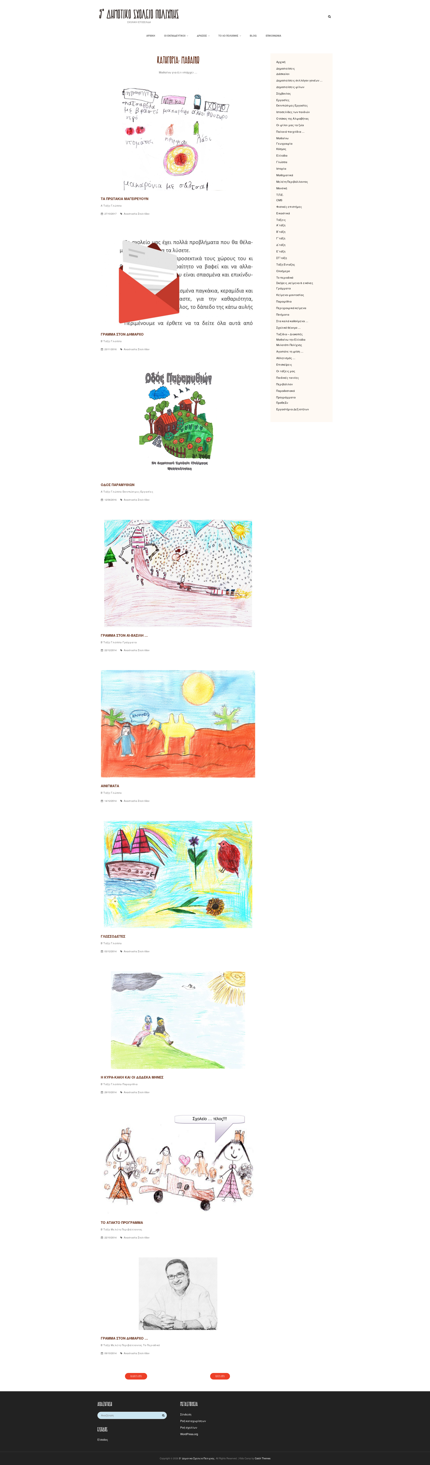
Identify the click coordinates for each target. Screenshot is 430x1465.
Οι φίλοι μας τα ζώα (290, 125)
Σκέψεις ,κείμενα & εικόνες (294, 283)
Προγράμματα (286, 397)
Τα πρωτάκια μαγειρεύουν (124, 198)
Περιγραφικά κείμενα (291, 308)
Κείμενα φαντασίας (290, 295)
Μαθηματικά (284, 175)
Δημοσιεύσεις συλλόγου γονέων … (299, 80)
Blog (253, 35)
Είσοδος (102, 1439)
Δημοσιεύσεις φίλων (290, 87)
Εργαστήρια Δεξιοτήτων (292, 409)
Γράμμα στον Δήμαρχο (122, 334)
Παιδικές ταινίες (287, 378)
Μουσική (281, 188)
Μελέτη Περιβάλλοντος (126, 1229)
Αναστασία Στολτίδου (136, 213)
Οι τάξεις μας (285, 371)
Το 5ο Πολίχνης (228, 35)
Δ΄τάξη (280, 245)
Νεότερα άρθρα (220, 1376)
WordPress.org (189, 1434)
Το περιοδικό (151, 1345)
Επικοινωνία (273, 35)
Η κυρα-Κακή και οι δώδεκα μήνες (132, 1077)
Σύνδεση (185, 1414)
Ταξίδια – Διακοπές (289, 334)
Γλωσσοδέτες (113, 936)
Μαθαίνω (282, 138)
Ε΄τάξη (280, 251)
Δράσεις (202, 35)
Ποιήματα (282, 314)
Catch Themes (262, 1458)
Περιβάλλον (284, 384)
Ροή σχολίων (188, 1427)
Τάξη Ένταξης (285, 264)
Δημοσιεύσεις (285, 68)
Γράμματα (130, 642)
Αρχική (150, 35)
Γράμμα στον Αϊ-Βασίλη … (124, 635)
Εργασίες (282, 100)
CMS (279, 200)
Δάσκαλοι (283, 74)
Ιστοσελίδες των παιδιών (293, 112)
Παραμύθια (130, 1084)
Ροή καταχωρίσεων (193, 1421)
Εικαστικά (283, 213)
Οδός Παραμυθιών (117, 484)
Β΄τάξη (105, 341)
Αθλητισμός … (285, 358)
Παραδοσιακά (285, 391)
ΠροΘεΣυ (282, 403)
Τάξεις (281, 220)
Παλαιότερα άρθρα (136, 1376)
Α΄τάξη (105, 205)
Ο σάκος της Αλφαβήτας (292, 118)
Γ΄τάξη (280, 238)
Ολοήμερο (283, 271)
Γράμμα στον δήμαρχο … (124, 1338)
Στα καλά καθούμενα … (292, 321)
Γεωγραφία (284, 143)
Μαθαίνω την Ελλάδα (290, 339)
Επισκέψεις (284, 364)
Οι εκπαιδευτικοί (174, 35)
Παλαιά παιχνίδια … (290, 132)
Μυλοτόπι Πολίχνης (289, 345)
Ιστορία (281, 168)
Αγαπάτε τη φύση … (289, 351)
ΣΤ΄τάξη (281, 258)
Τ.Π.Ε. (280, 195)
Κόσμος (281, 149)
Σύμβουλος (283, 93)
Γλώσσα (116, 205)
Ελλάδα (281, 155)
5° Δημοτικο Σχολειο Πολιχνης (139, 14)
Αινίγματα (110, 785)
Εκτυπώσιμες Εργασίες (138, 491)
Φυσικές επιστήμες (289, 207)
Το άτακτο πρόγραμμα (122, 1222)
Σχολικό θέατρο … (288, 328)
